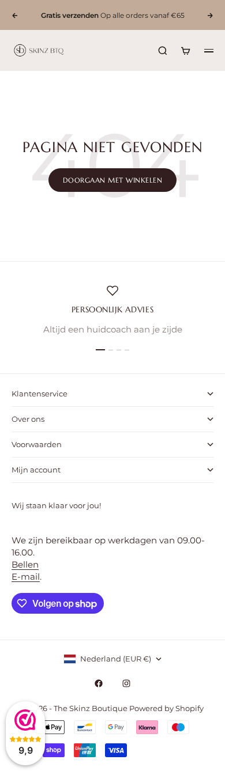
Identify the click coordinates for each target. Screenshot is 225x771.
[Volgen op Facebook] (98, 683)
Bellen (25, 564)
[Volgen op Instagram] (126, 683)
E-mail (26, 576)
